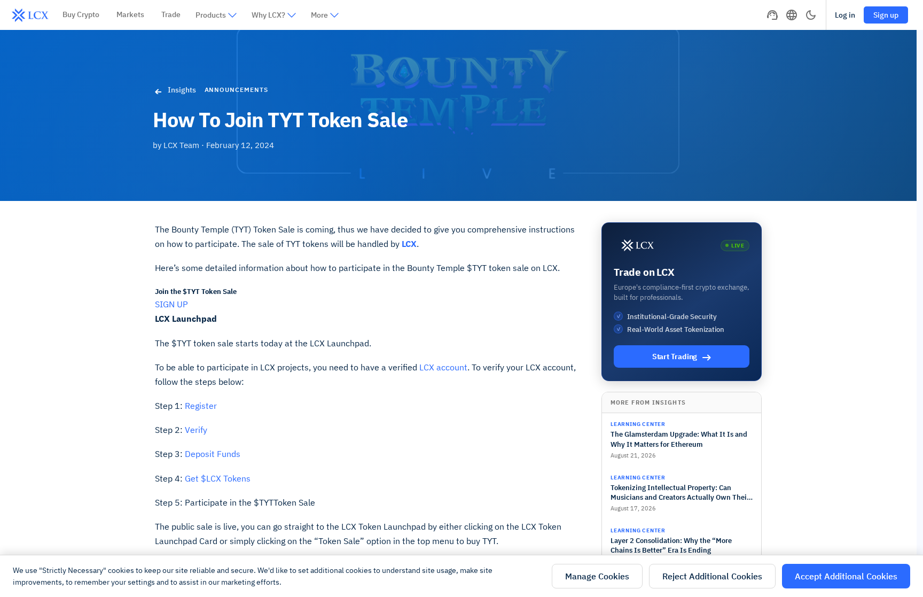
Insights (182, 90)
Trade (171, 14)
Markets (130, 14)
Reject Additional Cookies (712, 576)
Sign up (885, 15)
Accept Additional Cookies (846, 576)
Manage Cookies (597, 576)
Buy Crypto (80, 14)
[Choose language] (791, 15)
